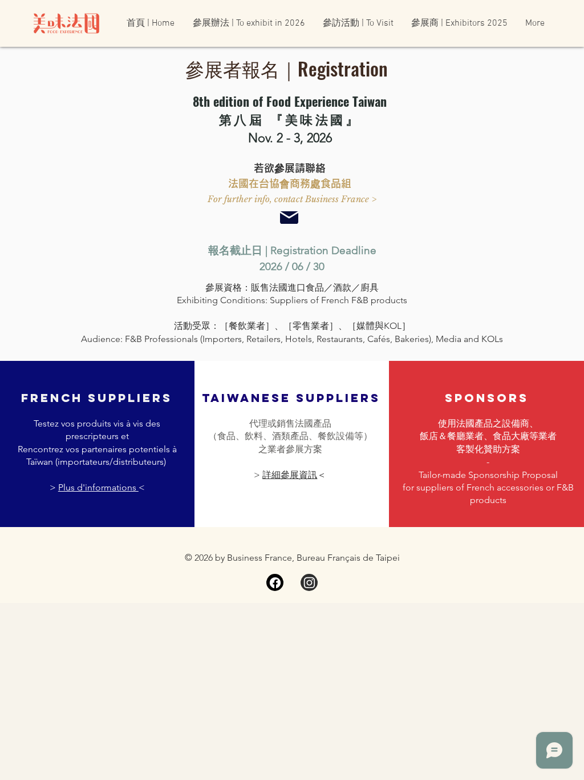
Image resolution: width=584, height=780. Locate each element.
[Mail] (289, 217)
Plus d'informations (98, 487)
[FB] (274, 582)
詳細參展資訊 (289, 474)
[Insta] (309, 582)
